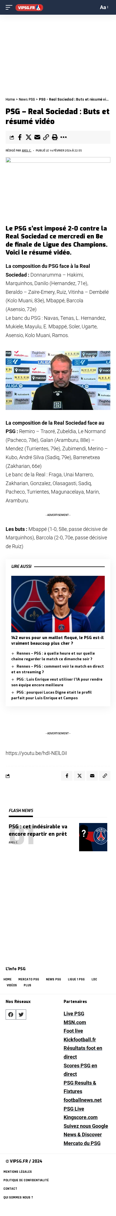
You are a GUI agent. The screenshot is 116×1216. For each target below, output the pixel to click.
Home (10, 99)
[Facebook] (11, 1014)
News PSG (27, 99)
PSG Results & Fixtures (80, 1087)
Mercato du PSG (82, 1143)
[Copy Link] (46, 137)
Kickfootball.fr (80, 1040)
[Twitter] (21, 1014)
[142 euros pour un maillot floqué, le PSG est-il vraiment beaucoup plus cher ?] (58, 604)
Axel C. (27, 150)
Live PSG (74, 1014)
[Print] (55, 137)
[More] (63, 137)
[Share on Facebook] (20, 137)
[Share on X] (28, 137)
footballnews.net (83, 1100)
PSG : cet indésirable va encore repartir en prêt (38, 830)
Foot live (73, 1031)
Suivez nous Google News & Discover (86, 1130)
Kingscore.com (81, 1117)
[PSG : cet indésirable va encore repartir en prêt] (93, 837)
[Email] (37, 137)
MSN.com (75, 1022)
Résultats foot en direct (83, 1052)
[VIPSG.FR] (29, 7)
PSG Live (74, 1109)
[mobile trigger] (10, 7)
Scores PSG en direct (80, 1070)
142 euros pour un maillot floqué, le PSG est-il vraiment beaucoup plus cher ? (57, 640)
